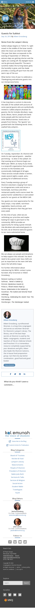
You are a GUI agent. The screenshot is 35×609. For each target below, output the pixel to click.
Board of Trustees (17, 455)
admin (18, 567)
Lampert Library (17, 462)
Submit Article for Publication (19, 445)
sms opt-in (19, 569)
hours (17, 556)
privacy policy (26, 567)
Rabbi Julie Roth (17, 474)
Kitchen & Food (17, 459)
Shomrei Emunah (12, 23)
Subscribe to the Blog (19, 441)
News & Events (17, 465)
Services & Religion (17, 480)
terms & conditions (8, 569)
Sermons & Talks (17, 477)
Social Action (17, 483)
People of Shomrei (17, 468)
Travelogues (17, 490)
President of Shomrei (17, 471)
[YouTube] (20, 541)
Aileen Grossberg (20, 36)
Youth (17, 493)
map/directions (8, 556)
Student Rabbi (17, 486)
